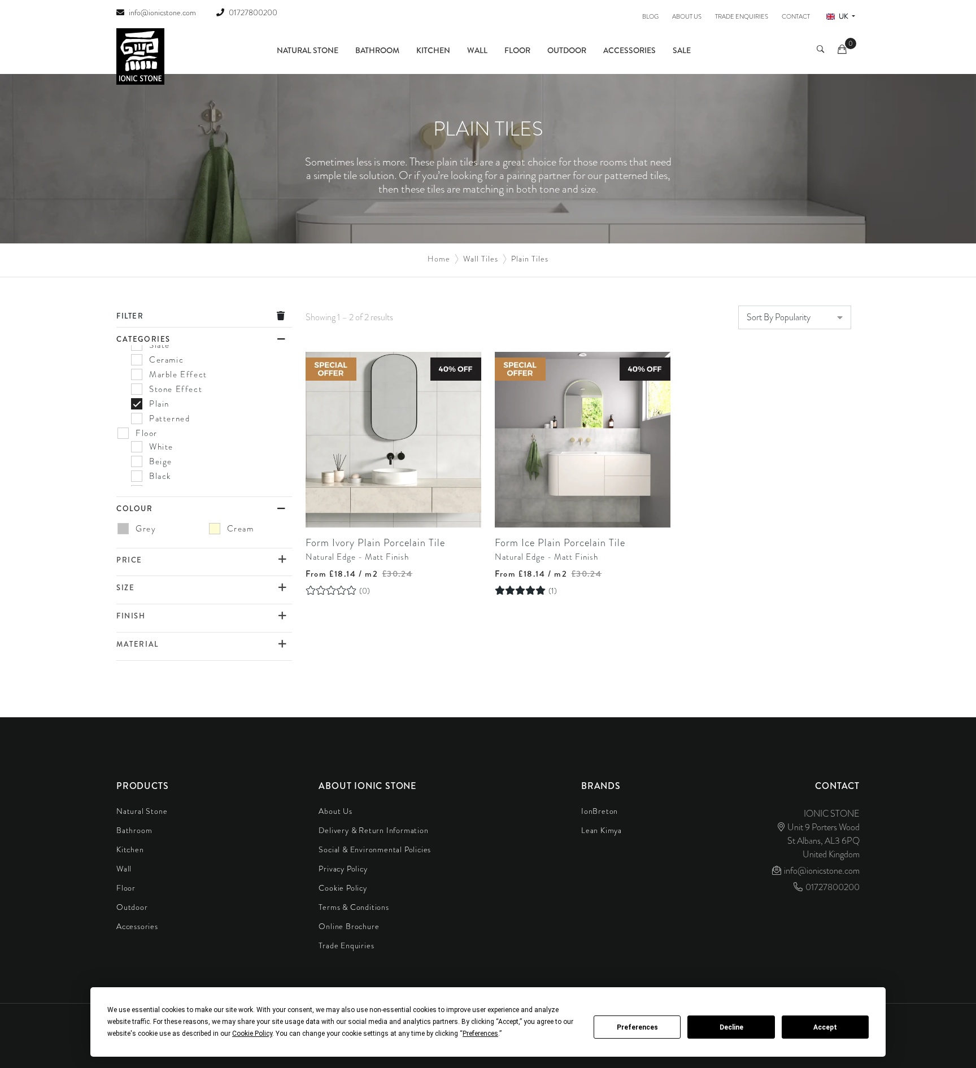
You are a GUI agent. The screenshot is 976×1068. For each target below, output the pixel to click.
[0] (843, 51)
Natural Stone (307, 50)
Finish (131, 616)
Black (160, 476)
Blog (650, 16)
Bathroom (377, 50)
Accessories (629, 50)
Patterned (169, 418)
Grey (146, 528)
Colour (134, 508)
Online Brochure (349, 926)
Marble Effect (178, 374)
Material (137, 644)
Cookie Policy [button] (252, 1034)
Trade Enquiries (741, 16)
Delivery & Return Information (373, 830)
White (161, 447)
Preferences (637, 1027)
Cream (240, 528)
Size (125, 587)
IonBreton (599, 811)
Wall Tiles (480, 258)
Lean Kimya (601, 830)
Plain (159, 404)
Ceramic (166, 360)
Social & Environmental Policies (375, 849)
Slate (159, 345)
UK (843, 16)
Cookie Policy (343, 887)
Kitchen (433, 50)
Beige (160, 461)
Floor (517, 50)
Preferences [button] (480, 1034)
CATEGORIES (143, 339)
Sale (682, 50)
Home (439, 258)
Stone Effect (175, 389)
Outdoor (566, 50)
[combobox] (795, 317)
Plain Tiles (529, 258)
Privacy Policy (343, 868)
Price (129, 560)
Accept (825, 1027)
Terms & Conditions (354, 907)
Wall (477, 50)
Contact (796, 16)
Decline (731, 1027)
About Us (687, 16)
